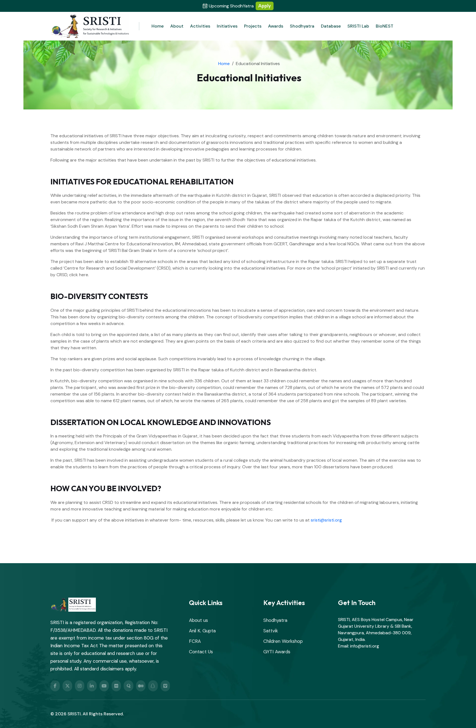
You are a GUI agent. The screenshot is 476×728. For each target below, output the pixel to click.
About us (198, 620)
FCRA (195, 641)
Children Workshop (283, 641)
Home (158, 26)
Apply (264, 6)
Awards (275, 26)
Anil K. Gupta (202, 631)
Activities (200, 26)
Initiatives (227, 26)
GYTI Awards (276, 652)
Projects (252, 26)
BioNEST (384, 26)
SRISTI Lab (358, 26)
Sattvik (270, 631)
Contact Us (201, 652)
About (176, 26)
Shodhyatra (302, 26)
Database (331, 26)
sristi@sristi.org (326, 520)
